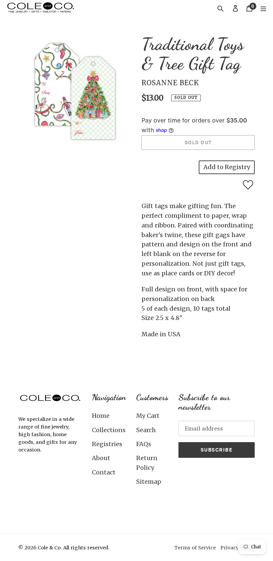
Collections (109, 430)
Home (101, 416)
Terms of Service (195, 548)
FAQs (143, 444)
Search (146, 430)
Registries (107, 444)
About (101, 458)
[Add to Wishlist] (248, 184)
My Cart (147, 416)
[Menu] (263, 8)
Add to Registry (226, 167)
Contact (104, 472)
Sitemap (148, 481)
